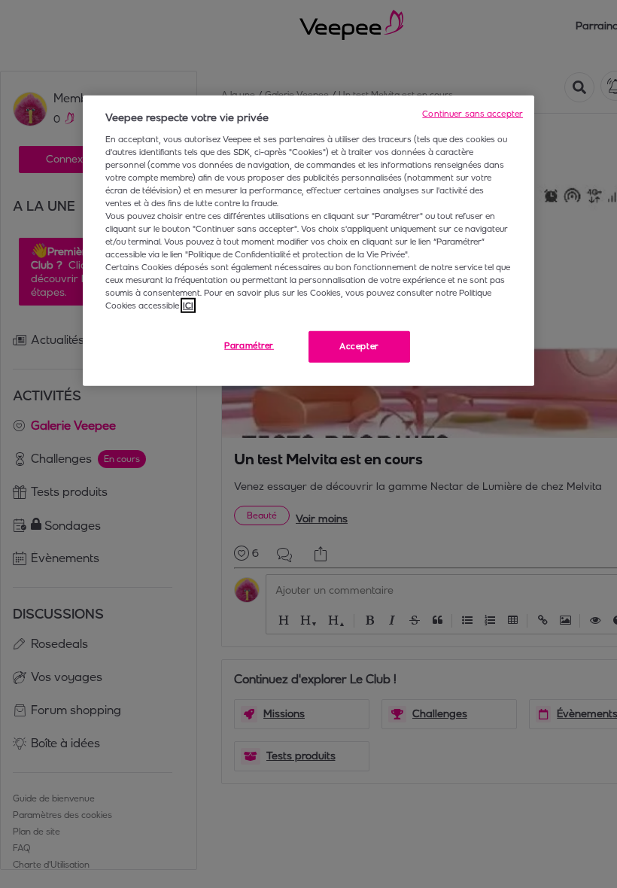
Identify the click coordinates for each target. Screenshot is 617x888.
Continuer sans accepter (472, 113)
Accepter (359, 346)
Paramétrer (249, 345)
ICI (188, 305)
